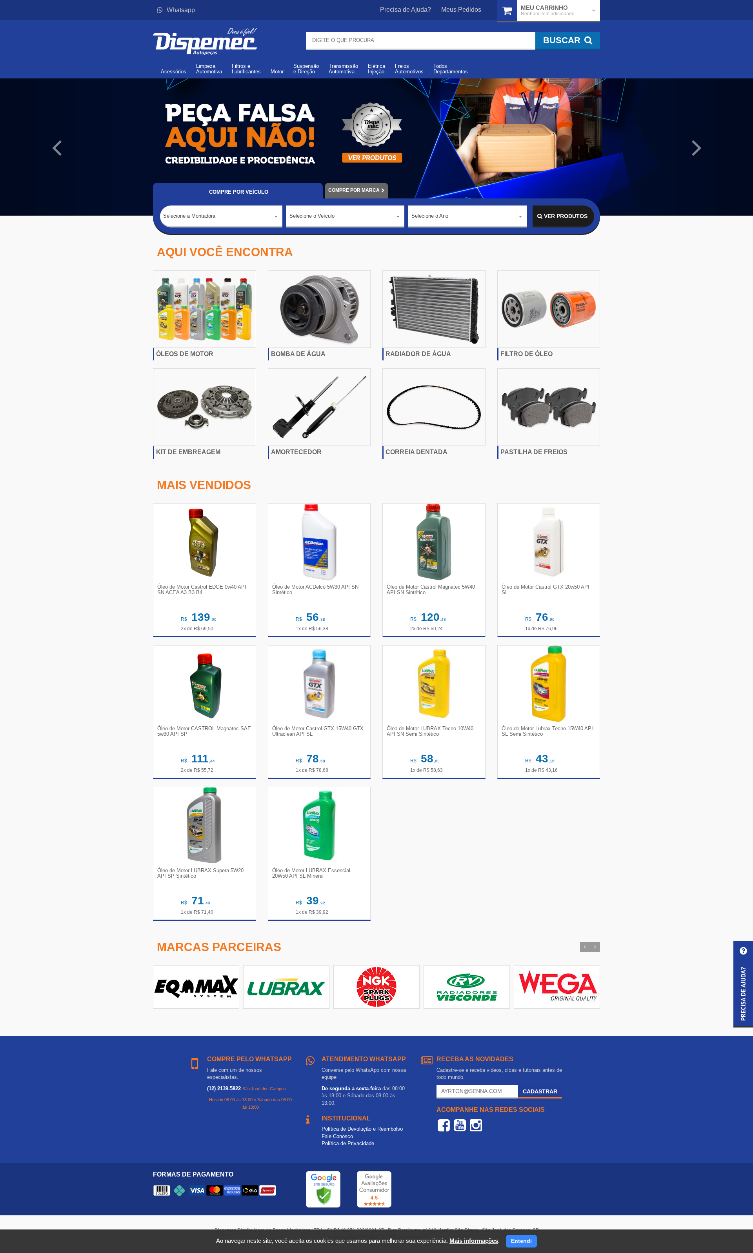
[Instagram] (476, 1125)
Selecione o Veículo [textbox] (312, 216)
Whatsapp (181, 10)
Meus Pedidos (461, 9)
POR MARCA (354, 190)
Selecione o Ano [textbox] (429, 216)
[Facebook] (444, 1125)
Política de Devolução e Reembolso (362, 1129)
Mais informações (473, 1240)
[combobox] (221, 216)
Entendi (521, 1241)
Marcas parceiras (219, 946)
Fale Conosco (337, 1136)
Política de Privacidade (348, 1143)
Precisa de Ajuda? (405, 9)
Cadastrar (540, 1091)
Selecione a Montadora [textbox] (189, 216)
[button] (56, 147)
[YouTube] (460, 1125)
